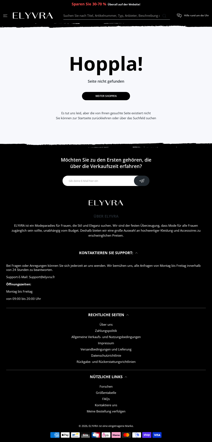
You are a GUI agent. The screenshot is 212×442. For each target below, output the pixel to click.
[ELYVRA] (32, 16)
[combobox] (116, 16)
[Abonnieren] (141, 181)
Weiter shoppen (106, 96)
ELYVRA (93, 426)
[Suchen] (164, 16)
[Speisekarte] (5, 16)
